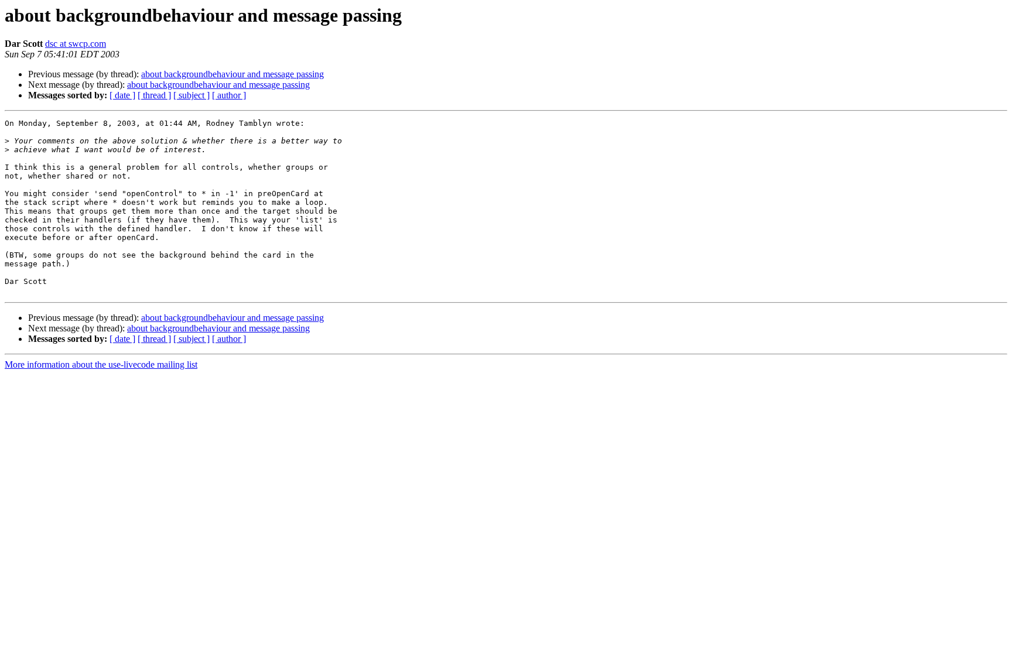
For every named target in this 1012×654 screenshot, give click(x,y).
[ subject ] (191, 95)
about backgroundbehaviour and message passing (232, 74)
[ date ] (122, 95)
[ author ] (229, 95)
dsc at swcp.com (75, 44)
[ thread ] (154, 95)
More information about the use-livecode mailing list (101, 364)
